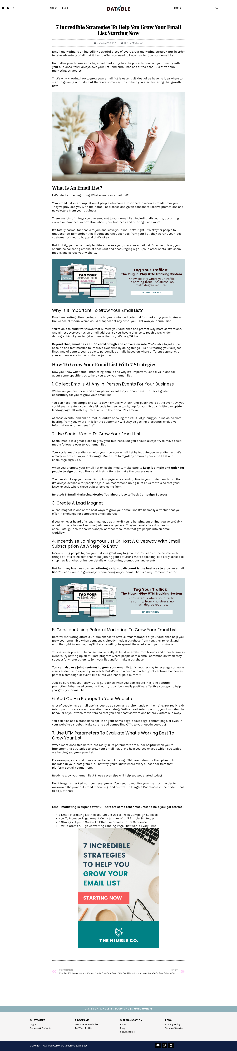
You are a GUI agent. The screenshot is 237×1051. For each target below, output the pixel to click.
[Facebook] (8, 8)
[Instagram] (13, 8)
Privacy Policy (172, 1024)
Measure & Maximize (86, 1024)
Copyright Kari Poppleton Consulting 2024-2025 (59, 1045)
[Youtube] (3, 8)
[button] (216, 8)
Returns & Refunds (40, 1028)
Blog (65, 8)
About (54, 8)
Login (177, 8)
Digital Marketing (133, 42)
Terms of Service (174, 1028)
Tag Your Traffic (83, 1028)
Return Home (127, 1031)
